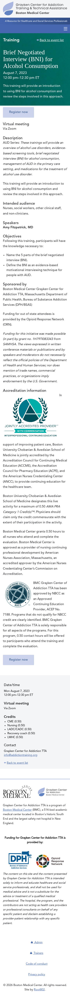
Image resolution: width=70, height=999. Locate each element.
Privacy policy (36, 974)
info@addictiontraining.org (20, 755)
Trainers (38, 953)
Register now (18, 112)
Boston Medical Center (17, 810)
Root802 (39, 989)
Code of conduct (36, 964)
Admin (38, 942)
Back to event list (52, 40)
